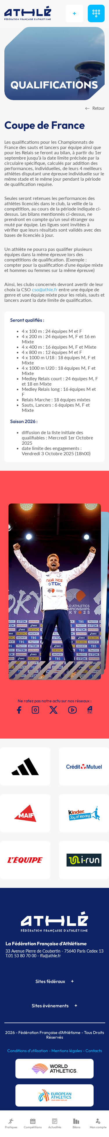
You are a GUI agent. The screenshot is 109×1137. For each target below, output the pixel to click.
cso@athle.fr (45, 289)
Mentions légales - (68, 1050)
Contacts (93, 1050)
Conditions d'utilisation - (29, 1050)
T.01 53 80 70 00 (21, 955)
